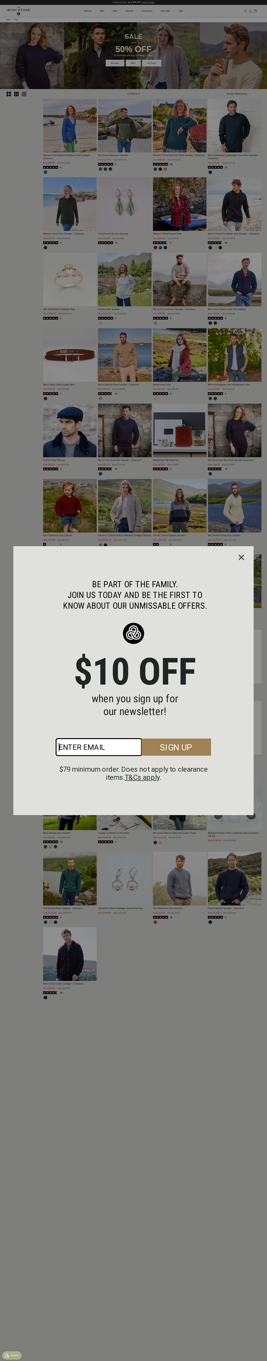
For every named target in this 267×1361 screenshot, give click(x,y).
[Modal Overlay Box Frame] (133, 680)
